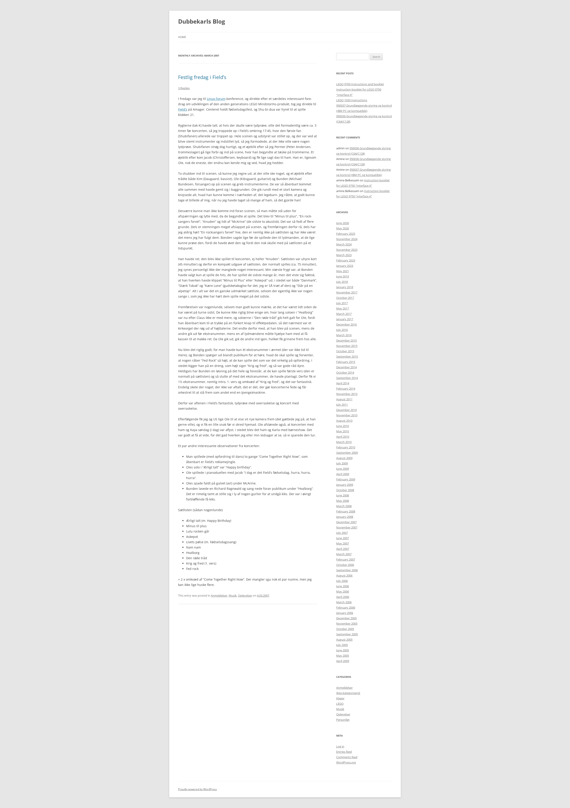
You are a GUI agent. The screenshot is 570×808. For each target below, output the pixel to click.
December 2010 (346, 410)
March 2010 (344, 442)
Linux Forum (216, 99)
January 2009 (344, 485)
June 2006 (342, 586)
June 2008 (342, 495)
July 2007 (342, 533)
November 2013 (346, 394)
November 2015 (346, 346)
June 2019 (342, 276)
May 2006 (342, 591)
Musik (233, 595)
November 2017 (346, 292)
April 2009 (342, 474)
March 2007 (344, 554)
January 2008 (344, 517)
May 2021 (342, 271)
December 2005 (346, 618)
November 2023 (346, 250)
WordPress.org (346, 762)
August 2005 (344, 640)
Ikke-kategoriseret (348, 693)
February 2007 (345, 559)
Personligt (343, 720)
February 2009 (345, 479)
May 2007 (342, 543)
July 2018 (342, 282)
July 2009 (342, 463)
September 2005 (347, 634)
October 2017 (345, 298)
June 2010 (342, 426)
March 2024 (344, 244)
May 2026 (342, 228)
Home (182, 37)
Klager (340, 698)
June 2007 (342, 538)
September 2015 (347, 356)
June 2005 (342, 650)
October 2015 (345, 351)
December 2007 (346, 522)
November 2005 (346, 624)
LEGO (340, 704)
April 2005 (342, 661)
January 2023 (344, 266)
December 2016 (346, 324)
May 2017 (342, 308)
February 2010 (345, 447)
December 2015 (346, 340)
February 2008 (345, 511)
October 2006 (345, 565)
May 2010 (342, 431)
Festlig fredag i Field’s (202, 77)
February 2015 (345, 362)
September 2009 (347, 453)
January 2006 (344, 613)
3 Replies (184, 88)
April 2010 (342, 437)
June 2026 (342, 223)
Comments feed (346, 757)
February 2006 (345, 607)
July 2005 (342, 645)
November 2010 (346, 415)
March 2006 (344, 602)
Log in (340, 746)
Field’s (182, 109)
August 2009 (344, 458)
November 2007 (346, 527)
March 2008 (344, 506)
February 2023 (345, 260)
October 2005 (345, 629)
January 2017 (344, 319)
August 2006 (344, 575)
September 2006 (347, 570)
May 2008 (342, 501)
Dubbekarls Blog (201, 21)
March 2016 (344, 335)
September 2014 (347, 378)
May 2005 (342, 656)
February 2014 (345, 389)
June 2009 (342, 469)
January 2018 (344, 287)
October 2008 (345, 490)
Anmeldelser (219, 595)
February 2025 (345, 234)
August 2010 (344, 421)
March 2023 (344, 255)
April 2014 (342, 383)
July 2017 (342, 303)
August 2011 (344, 399)
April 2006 (342, 597)
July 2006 (342, 581)
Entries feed (344, 752)
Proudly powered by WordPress (197, 789)
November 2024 (346, 239)
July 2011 (342, 405)
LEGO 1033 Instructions (351, 100)
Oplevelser (245, 595)
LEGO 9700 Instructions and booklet (360, 84)
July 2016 (342, 330)
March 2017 (344, 314)
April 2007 (342, 549)
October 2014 (345, 373)
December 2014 (346, 367)
